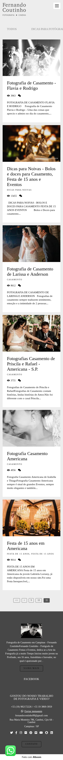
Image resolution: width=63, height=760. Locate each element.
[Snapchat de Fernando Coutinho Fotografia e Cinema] (46, 732)
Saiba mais (31, 668)
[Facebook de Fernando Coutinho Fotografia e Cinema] (16, 732)
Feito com (31, 757)
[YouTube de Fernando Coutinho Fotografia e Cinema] (41, 732)
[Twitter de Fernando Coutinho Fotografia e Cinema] (11, 732)
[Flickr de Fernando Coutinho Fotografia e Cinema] (25, 732)
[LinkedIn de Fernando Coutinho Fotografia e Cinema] (51, 732)
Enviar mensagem (33, 711)
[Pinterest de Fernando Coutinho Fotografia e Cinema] (30, 732)
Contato (31, 744)
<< (16, 600)
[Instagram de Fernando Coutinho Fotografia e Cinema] (21, 732)
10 (38, 600)
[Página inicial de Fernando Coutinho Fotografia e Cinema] (14, 9)
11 (47, 600)
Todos (12, 29)
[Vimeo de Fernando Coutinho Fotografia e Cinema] (36, 732)
